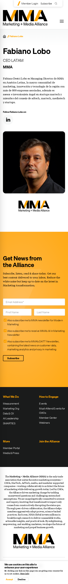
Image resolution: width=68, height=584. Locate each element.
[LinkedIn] (8, 120)
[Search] (57, 3)
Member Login (29, 3)
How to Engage (48, 396)
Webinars (44, 422)
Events (43, 403)
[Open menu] (61, 21)
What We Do (11, 396)
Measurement (11, 403)
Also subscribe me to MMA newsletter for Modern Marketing (35, 322)
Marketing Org (11, 408)
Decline (22, 579)
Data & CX (8, 413)
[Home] (4, 36)
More (6, 441)
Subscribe (46, 3)
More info (24, 573)
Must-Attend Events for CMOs (52, 410)
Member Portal (11, 448)
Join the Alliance (49, 441)
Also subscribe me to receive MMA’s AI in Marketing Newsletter (36, 333)
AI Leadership (10, 418)
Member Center (48, 418)
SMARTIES (9, 423)
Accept (9, 579)
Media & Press (11, 453)
